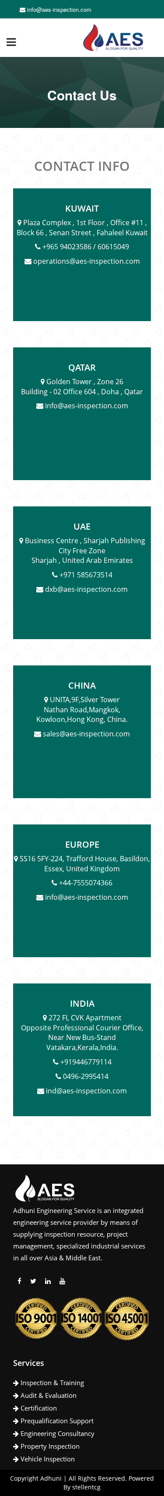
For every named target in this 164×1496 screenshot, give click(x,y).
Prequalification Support (56, 1420)
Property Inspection (49, 1446)
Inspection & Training (51, 1382)
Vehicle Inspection (47, 1458)
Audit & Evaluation (48, 1395)
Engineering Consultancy (56, 1433)
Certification (38, 1408)
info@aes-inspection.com (58, 9)
